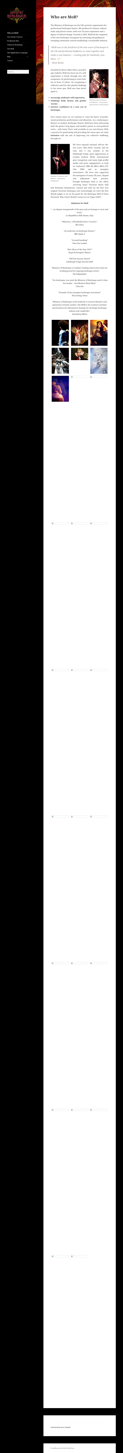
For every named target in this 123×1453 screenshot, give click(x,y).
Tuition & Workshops (15, 45)
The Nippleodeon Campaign (17, 53)
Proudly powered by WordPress (62, 1448)
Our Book (10, 49)
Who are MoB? (13, 33)
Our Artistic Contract (15, 37)
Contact (10, 61)
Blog (8, 57)
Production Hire (13, 41)
